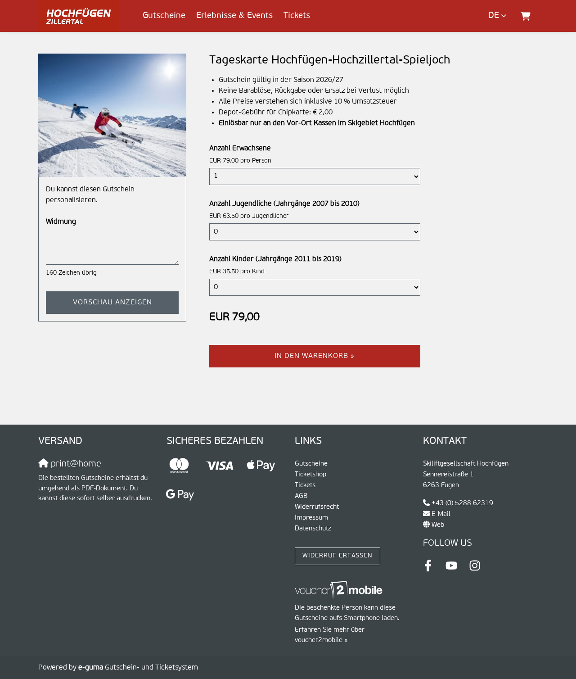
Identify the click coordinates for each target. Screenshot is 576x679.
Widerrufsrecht (317, 506)
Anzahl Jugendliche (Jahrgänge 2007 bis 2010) (284, 204)
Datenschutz (313, 528)
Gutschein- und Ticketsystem (138, 667)
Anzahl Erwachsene (240, 148)
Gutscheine (164, 15)
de (493, 15)
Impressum (311, 517)
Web (438, 524)
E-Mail (441, 514)
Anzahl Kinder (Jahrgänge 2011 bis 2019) (275, 259)
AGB (301, 496)
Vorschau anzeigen (112, 302)
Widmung (61, 222)
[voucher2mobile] (340, 590)
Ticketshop (310, 474)
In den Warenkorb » (314, 356)
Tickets (297, 15)
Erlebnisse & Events (234, 15)
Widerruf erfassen (337, 556)
